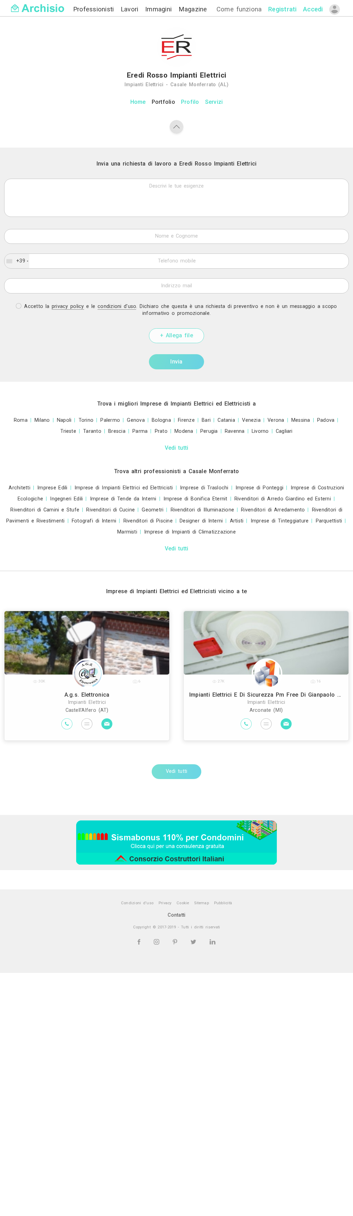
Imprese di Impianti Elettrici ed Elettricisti (123, 488)
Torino (86, 420)
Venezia (251, 420)
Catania (226, 420)
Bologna (161, 420)
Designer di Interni (201, 521)
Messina (300, 420)
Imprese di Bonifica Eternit (195, 499)
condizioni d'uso (117, 306)
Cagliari (284, 431)
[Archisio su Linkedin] (212, 942)
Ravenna (235, 431)
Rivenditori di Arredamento (273, 510)
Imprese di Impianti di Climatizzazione (190, 532)
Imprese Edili (52, 488)
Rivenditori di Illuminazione (202, 510)
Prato (161, 431)
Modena (183, 431)
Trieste (68, 431)
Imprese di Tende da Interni (123, 499)
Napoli (64, 420)
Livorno (260, 431)
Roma (21, 420)
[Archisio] (37, 4)
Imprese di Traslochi (204, 488)
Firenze (186, 420)
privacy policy (68, 306)
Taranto (92, 431)
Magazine (193, 9)
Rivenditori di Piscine (148, 521)
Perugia (209, 431)
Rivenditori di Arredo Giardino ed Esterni (282, 499)
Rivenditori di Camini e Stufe (44, 510)
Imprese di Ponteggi (259, 488)
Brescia (116, 431)
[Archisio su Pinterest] (176, 942)
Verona (276, 420)
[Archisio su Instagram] (157, 942)
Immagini (159, 9)
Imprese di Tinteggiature (280, 521)
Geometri (152, 510)
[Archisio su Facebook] (140, 942)
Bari (206, 420)
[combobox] (16, 261)
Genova (135, 420)
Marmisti (127, 532)
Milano (42, 420)
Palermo (110, 420)
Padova (325, 420)
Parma (140, 431)
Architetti (19, 488)
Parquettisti (329, 521)
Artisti (237, 521)
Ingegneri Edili (66, 499)
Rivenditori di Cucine (110, 510)
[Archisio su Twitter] (194, 942)
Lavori (131, 9)
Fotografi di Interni (94, 521)
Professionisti (95, 9)
